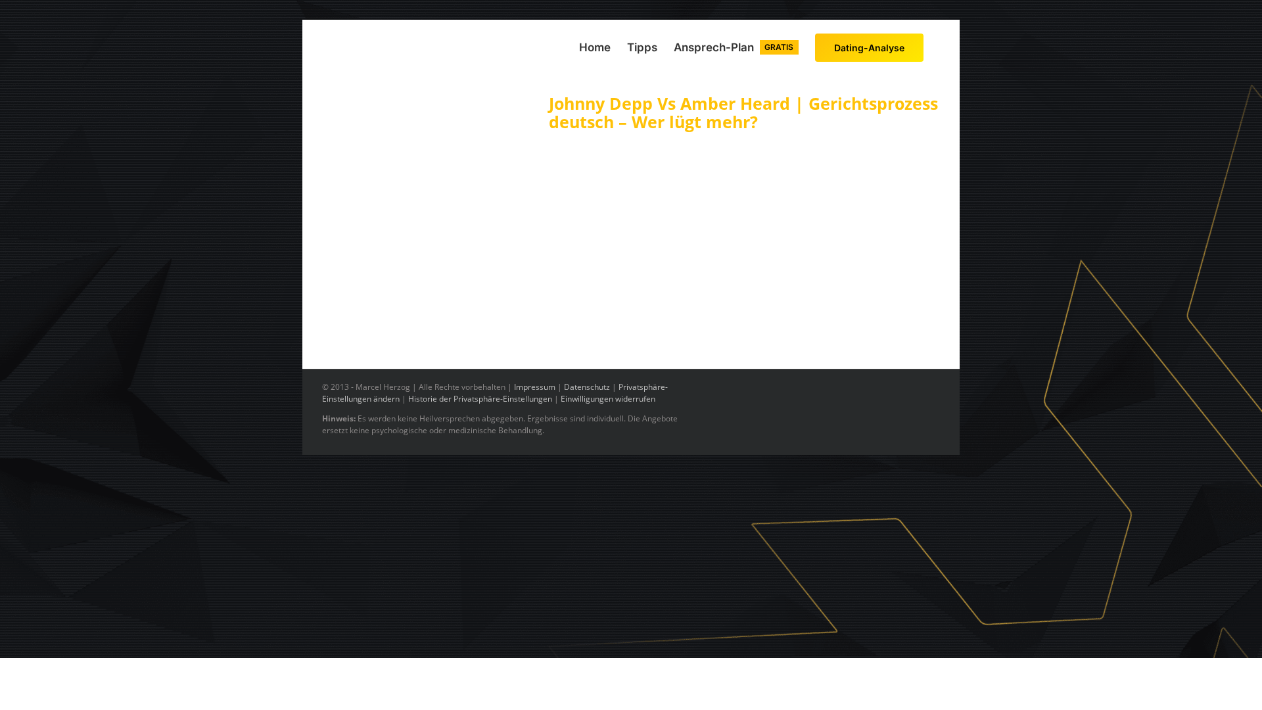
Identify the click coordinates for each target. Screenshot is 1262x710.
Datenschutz (587, 386)
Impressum (534, 386)
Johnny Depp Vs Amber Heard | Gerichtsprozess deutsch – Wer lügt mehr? (743, 112)
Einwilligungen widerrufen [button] (608, 398)
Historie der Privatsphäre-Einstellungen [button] (480, 398)
